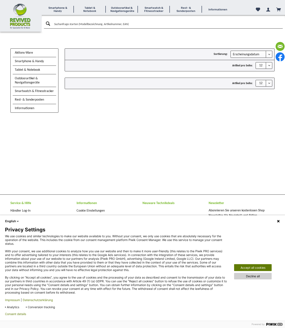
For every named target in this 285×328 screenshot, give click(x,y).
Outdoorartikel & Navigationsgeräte (27, 80)
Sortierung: (221, 54)
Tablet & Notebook (27, 70)
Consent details (15, 314)
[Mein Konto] (268, 9)
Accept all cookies (253, 267)
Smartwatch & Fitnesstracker (34, 91)
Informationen (24, 108)
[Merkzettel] (258, 9)
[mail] (280, 46)
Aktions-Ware (24, 52)
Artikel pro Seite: (242, 65)
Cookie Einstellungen (91, 210)
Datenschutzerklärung (38, 300)
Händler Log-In (20, 210)
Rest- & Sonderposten (29, 99)
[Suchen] (47, 24)
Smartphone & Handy (29, 61)
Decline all (253, 276)
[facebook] (280, 56)
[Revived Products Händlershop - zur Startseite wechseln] (20, 16)
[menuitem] (58, 9)
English (10, 221)
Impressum (12, 300)
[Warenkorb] (278, 9)
